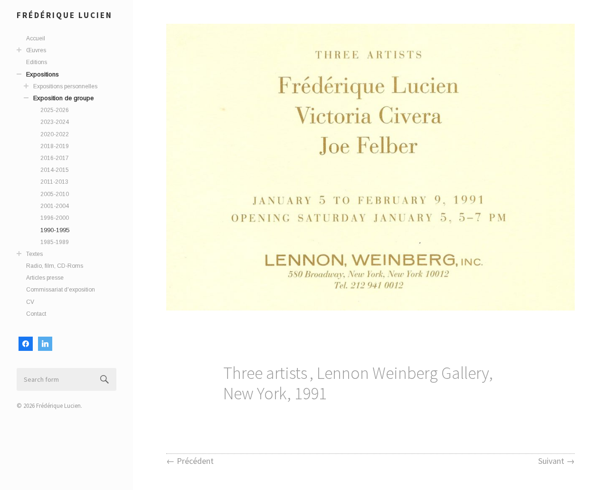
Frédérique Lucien (65, 15)
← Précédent (190, 460)
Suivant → (556, 460)
